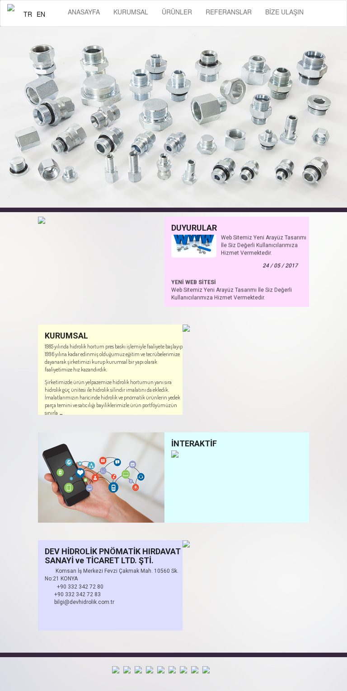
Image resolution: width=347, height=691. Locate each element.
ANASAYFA (84, 11)
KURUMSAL (130, 11)
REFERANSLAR (229, 11)
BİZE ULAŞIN (284, 11)
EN (41, 14)
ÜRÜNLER (177, 11)
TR (27, 14)
